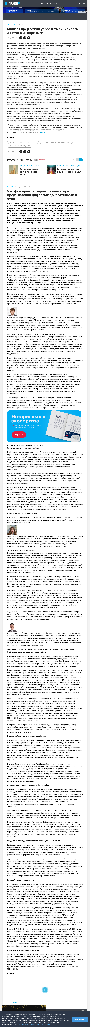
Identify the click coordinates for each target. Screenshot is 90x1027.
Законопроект (16, 142)
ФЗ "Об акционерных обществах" (56, 142)
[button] (20, 37)
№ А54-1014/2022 (28, 490)
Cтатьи (10, 187)
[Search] (78, 3)
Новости (11, 24)
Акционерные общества (20, 146)
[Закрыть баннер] (44, 1006)
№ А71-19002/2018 (68, 708)
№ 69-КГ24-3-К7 (21, 908)
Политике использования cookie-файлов (34, 1024)
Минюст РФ (33, 142)
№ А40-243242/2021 (22, 929)
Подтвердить (80, 1019)
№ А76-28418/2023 (64, 680)
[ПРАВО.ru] (12, 3)
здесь (42, 132)
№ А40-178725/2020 (35, 593)
